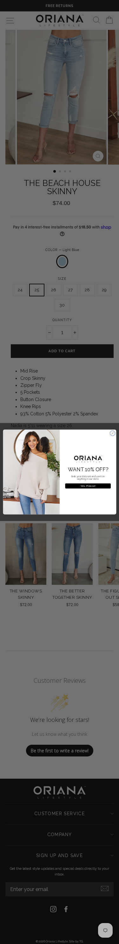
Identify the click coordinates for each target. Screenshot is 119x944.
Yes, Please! (88, 485)
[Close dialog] (112, 433)
